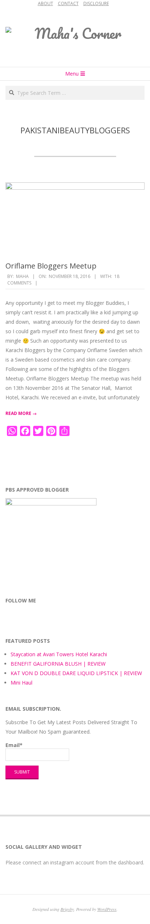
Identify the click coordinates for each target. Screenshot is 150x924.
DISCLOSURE (96, 3)
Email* (14, 745)
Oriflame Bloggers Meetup (50, 266)
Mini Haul (21, 682)
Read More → (21, 413)
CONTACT (68, 3)
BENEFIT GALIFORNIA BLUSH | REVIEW (58, 663)
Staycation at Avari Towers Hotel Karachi (59, 654)
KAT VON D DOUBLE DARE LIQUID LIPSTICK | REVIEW (76, 673)
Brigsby (67, 909)
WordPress (107, 909)
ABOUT (45, 3)
